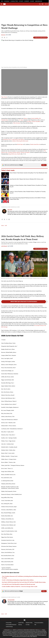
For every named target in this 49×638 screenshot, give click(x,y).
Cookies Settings (9, 626)
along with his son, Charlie (14, 154)
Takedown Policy (29, 622)
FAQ (35, 624)
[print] (9, 219)
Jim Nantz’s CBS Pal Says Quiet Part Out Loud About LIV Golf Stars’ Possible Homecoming (23, 582)
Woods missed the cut (35, 144)
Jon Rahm (29, 121)
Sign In (46, 4)
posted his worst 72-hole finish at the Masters (13, 139)
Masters (25, 118)
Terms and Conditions (38, 622)
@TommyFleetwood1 (19, 113)
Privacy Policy (8, 622)
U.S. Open (21, 120)
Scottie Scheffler (34, 118)
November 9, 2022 (21, 115)
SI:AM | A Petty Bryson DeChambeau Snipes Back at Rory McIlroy (18, 580)
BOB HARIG (10, 209)
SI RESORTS (26, 1)
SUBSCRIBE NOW (38, 1)
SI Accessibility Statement (11, 624)
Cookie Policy (21, 622)
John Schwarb (4, 246)
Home (2, 225)
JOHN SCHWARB (11, 599)
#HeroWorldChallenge (36, 112)
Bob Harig (3, 34)
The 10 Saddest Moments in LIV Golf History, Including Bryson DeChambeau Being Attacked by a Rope (24, 577)
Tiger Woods (4, 97)
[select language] (43, 4)
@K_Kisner (9, 113)
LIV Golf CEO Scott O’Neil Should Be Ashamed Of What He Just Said (18, 584)
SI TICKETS (21, 1)
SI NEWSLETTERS (14, 1)
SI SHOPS (32, 1)
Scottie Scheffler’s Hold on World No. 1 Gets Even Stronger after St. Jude (19, 586)
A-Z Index (27, 624)
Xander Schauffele (36, 121)
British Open (20, 144)
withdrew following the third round (20, 141)
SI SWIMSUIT (7, 1)
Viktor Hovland (16, 123)
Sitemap (20, 624)
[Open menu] (2, 4)
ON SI (2, 1)
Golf (6, 225)
